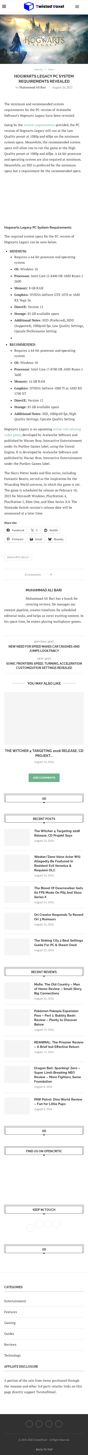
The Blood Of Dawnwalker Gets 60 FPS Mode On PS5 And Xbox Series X (58, 892)
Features (10, 1312)
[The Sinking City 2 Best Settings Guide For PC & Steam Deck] (17, 946)
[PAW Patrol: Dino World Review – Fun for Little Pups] (17, 1105)
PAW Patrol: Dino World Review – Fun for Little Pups (58, 1102)
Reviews (10, 1344)
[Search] (84, 6)
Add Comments (44, 777)
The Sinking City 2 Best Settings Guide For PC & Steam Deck (58, 943)
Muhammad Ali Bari (32, 87)
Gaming (10, 1323)
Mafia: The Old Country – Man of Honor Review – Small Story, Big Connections (58, 988)
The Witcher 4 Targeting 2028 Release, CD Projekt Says (57, 833)
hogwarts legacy (18, 557)
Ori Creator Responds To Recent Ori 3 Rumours (59, 917)
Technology (12, 1355)
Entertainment (15, 1301)
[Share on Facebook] (56, 574)
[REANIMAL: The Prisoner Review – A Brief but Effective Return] (17, 1048)
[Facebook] (29, 1423)
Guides (9, 1333)
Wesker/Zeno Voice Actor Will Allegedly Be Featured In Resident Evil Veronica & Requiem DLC (57, 863)
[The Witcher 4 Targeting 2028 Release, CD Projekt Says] (44, 718)
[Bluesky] (58, 1423)
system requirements (39, 125)
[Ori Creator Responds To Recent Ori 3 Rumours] (17, 921)
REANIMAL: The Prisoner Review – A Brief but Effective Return (59, 1044)
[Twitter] (39, 1423)
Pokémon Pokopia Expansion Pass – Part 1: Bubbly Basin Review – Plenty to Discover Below (56, 1017)
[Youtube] (48, 1423)
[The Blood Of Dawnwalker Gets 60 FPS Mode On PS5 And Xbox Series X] (17, 894)
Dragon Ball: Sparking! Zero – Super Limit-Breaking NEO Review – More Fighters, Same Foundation (57, 1074)
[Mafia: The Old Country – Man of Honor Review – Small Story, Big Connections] (17, 990)
